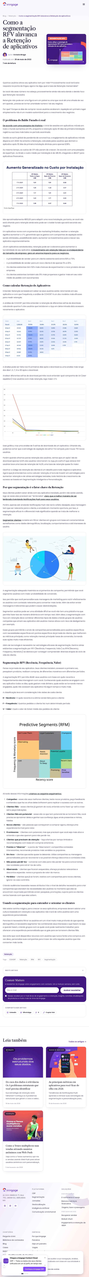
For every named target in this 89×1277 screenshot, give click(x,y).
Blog (4, 16)
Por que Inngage (39, 1236)
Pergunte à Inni (9, 1236)
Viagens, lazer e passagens (73, 1207)
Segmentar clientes (12, 520)
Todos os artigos (77, 1041)
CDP (33, 1193)
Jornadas (36, 1201)
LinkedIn (13, 1012)
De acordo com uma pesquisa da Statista (22, 125)
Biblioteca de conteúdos (13, 1240)
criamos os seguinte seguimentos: (45, 793)
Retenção (12, 16)
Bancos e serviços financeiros (69, 1202)
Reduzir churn (67, 1219)
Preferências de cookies (50, 1269)
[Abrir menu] (83, 4)
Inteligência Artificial (40, 1208)
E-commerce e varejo (71, 1197)
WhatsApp (27, 1012)
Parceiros (36, 1240)
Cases (5, 1247)
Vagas (35, 1247)
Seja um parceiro (39, 1244)
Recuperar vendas (69, 1215)
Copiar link (50, 1012)
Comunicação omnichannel (44, 1212)
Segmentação (38, 1197)
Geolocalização (38, 1204)
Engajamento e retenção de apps (74, 1223)
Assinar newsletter (72, 990)
